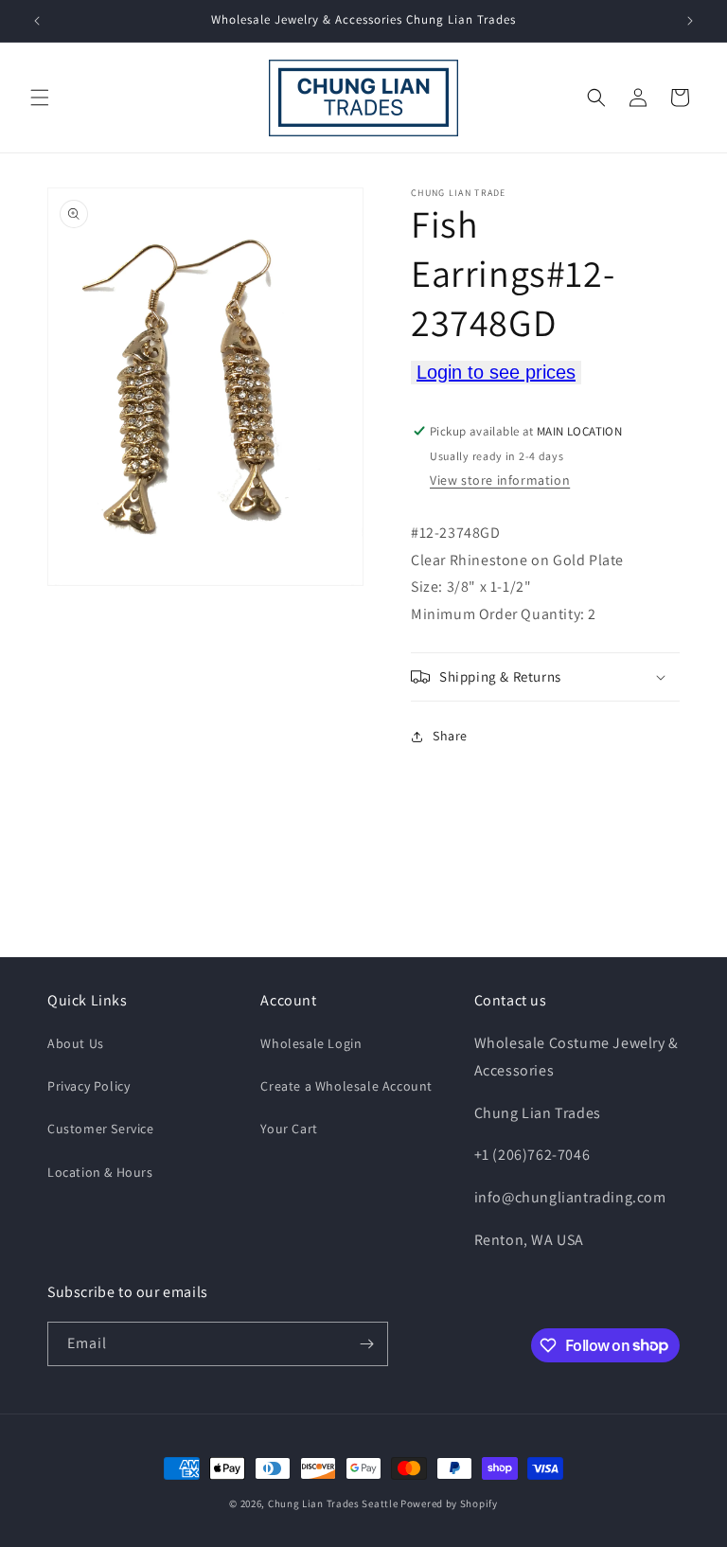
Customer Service (100, 1128)
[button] (40, 97)
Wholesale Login (311, 1043)
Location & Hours (100, 1172)
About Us (75, 1043)
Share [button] (450, 735)
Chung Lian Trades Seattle (333, 1503)
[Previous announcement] (37, 21)
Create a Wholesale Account (346, 1085)
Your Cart (288, 1128)
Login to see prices (496, 372)
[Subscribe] (366, 1344)
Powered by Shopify (449, 1503)
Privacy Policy (88, 1085)
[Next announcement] (690, 21)
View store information (500, 480)
